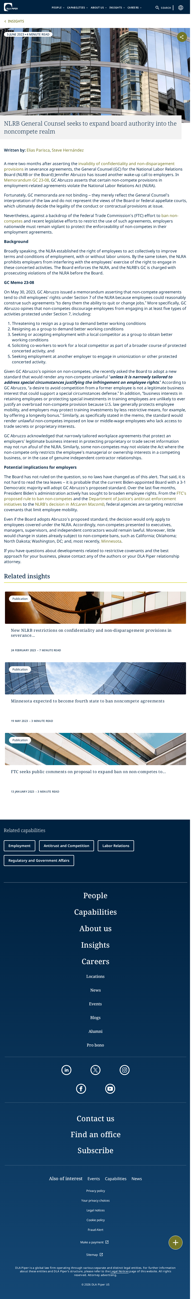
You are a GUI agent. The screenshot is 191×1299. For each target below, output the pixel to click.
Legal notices (96, 1210)
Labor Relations (115, 845)
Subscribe (95, 1150)
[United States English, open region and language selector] (180, 7)
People (57, 7)
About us (97, 7)
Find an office (96, 1134)
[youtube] (110, 1089)
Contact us (95, 1118)
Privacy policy (95, 1191)
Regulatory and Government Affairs (38, 860)
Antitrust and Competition (66, 845)
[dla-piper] (19, 7)
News (95, 990)
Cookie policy (96, 1220)
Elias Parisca (38, 150)
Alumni (95, 1031)
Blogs (95, 1017)
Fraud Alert (95, 1230)
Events (95, 1004)
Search (166, 7)
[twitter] (95, 1070)
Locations (95, 976)
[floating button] (176, 1243)
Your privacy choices (95, 1200)
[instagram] (125, 1070)
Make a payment (91, 1242)
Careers (133, 7)
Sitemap (92, 1255)
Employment (19, 845)
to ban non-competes (51, 498)
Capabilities (76, 7)
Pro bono (95, 1045)
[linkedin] (66, 1070)
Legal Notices (119, 1271)
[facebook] (81, 1089)
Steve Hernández (68, 150)
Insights (115, 7)
